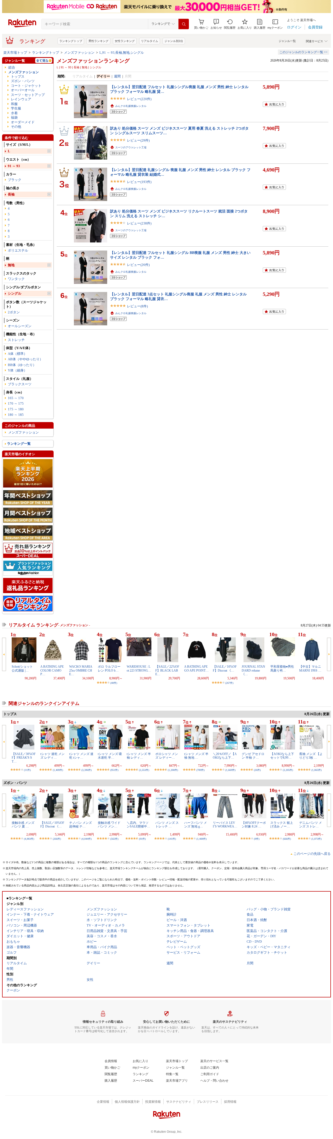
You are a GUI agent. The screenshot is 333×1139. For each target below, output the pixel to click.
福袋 (14, 117)
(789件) (200, 770)
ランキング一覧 (19, 444)
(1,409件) (58, 770)
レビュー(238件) (139, 223)
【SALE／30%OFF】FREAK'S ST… (24, 757)
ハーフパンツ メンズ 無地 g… (195, 824)
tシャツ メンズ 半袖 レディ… (139, 755)
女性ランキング (125, 40)
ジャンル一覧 (287, 40)
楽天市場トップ (15, 52)
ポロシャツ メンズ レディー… (166, 755)
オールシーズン (19, 326)
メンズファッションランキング (93, 61)
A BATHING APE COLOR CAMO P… (52, 670)
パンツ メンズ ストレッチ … (167, 824)
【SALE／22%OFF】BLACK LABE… (167, 670)
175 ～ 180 (16, 409)
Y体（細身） (17, 370)
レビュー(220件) (139, 99)
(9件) (256, 838)
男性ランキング (98, 40)
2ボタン (14, 312)
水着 (14, 113)
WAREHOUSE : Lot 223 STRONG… (139, 668)
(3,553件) (144, 770)
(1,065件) (316, 770)
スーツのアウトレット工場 (130, 147)
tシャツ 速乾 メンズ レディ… (52, 755)
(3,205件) (288, 770)
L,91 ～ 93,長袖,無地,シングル (121, 52)
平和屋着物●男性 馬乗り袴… (283, 668)
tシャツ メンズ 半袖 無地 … (196, 755)
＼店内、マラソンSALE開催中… (138, 824)
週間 (117, 76)
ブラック (14, 180)
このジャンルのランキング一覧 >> (303, 52)
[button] (216, 24)
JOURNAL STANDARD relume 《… (253, 670)
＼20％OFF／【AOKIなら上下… (225, 755)
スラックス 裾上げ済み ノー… (281, 824)
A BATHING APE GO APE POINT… (196, 668)
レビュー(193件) (139, 182)
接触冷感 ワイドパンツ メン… (109, 824)
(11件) (27, 770)
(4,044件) (86, 838)
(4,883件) (29, 838)
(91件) (142, 838)
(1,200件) (173, 770)
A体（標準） (17, 354)
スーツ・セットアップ (28, 95)
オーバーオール (23, 90)
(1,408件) (201, 838)
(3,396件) (86, 770)
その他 (16, 127)
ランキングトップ (70, 40)
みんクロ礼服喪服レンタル (130, 106)
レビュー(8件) (137, 306)
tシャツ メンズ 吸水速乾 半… (110, 755)
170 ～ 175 (16, 403)
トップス (17, 76)
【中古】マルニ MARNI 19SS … (310, 668)
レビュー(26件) (138, 265)
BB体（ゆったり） (22, 365)
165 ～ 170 (16, 398)
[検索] (183, 24)
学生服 (16, 108)
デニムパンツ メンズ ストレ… (310, 824)
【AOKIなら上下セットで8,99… (282, 755)
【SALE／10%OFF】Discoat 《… (225, 668)
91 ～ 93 (14, 166)
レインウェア (21, 99)
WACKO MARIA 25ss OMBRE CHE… (80, 670)
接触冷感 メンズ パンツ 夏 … (23, 824)
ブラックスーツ (19, 384)
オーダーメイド (23, 122)
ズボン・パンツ (23, 81)
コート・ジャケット (26, 86)
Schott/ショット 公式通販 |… (22, 668)
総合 (11, 67)
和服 (14, 104)
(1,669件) (230, 770)
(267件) (229, 682)
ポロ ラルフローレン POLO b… (109, 668)
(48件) (113, 682)
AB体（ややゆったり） (25, 359)
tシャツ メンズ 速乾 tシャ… (81, 755)
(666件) (287, 838)
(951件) (114, 770)
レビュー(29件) (138, 140)
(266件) (57, 838)
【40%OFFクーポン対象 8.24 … (254, 824)
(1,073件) (316, 838)
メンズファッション (79, 52)
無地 (11, 265)
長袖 (11, 194)
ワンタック (16, 279)
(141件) (172, 838)
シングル (14, 293)
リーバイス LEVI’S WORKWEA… (225, 824)
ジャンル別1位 (173, 40)
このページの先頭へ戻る (312, 854)
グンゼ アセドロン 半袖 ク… (253, 755)
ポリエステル (18, 250)
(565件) (114, 838)
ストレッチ (16, 340)
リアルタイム (149, 40)
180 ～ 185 (16, 415)
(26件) (257, 770)
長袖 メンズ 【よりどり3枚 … (311, 755)
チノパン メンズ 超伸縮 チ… (80, 824)
